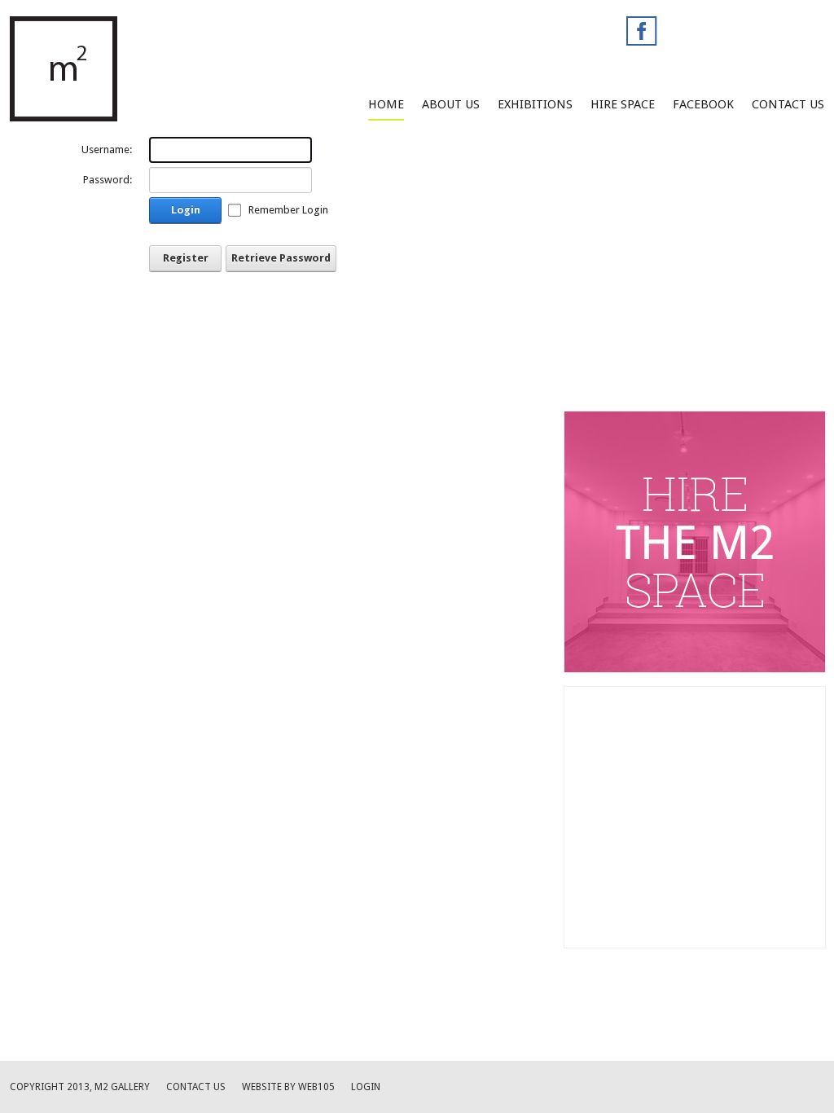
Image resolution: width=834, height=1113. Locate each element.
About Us (451, 104)
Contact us (196, 1087)
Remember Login (288, 210)
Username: (106, 149)
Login (185, 210)
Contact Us (788, 104)
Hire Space (622, 104)
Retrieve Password (281, 258)
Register (185, 258)
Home (386, 104)
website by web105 (288, 1087)
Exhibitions (535, 104)
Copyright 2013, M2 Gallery (80, 1087)
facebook (703, 104)
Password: (107, 180)
